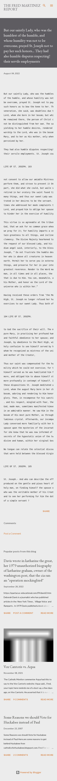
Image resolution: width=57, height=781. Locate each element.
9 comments (20, 699)
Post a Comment (12, 533)
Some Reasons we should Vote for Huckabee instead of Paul (28, 720)
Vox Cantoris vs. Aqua (19, 666)
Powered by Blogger (30, 772)
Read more (47, 613)
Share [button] (46, 511)
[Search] (44, 5)
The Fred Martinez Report (22, 7)
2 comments (20, 755)
